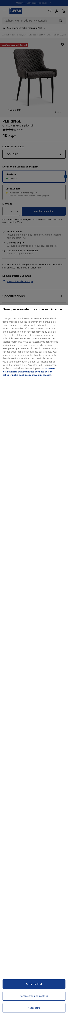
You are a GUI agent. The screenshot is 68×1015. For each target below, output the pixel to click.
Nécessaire (34, 1007)
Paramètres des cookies (34, 995)
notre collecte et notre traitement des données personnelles (29, 371)
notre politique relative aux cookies (31, 374)
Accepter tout (34, 984)
